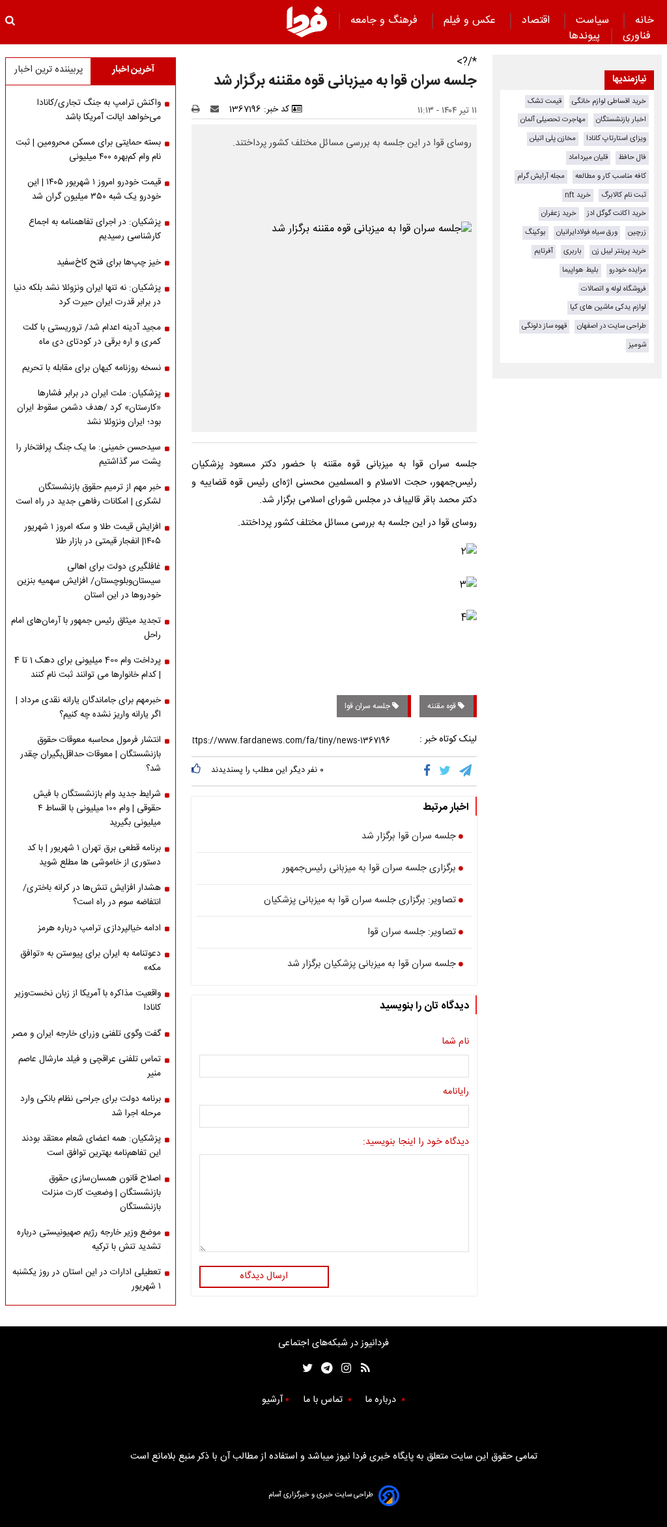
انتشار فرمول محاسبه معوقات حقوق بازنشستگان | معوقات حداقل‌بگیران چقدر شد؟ (90, 754)
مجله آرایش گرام (541, 176)
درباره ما (382, 1400)
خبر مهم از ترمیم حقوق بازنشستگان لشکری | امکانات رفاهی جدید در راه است (88, 494)
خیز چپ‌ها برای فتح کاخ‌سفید (109, 262)
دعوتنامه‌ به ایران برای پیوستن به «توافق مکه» (90, 961)
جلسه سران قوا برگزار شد (409, 837)
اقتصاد (537, 20)
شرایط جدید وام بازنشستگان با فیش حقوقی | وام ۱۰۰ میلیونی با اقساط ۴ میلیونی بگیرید (97, 808)
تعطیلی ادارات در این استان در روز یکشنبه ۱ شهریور (86, 1279)
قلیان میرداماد (588, 157)
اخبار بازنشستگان (621, 119)
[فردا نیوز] (307, 21)
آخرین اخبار (133, 70)
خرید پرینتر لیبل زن (619, 251)
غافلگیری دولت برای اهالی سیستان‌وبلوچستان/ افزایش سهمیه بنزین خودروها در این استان (89, 581)
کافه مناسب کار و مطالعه (610, 176)
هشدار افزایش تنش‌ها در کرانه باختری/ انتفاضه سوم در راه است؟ (92, 895)
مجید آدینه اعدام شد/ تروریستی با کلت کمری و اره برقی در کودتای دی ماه (92, 335)
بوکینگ (535, 232)
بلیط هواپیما (580, 270)
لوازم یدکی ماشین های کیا (608, 307)
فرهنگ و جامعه (385, 20)
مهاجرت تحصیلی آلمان (553, 119)
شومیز (637, 345)
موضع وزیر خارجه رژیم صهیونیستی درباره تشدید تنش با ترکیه (89, 1239)
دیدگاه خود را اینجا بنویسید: (416, 1142)
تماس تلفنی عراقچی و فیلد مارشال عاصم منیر (89, 1066)
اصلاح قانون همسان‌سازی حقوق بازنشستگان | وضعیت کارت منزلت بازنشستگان (101, 1192)
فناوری (638, 36)
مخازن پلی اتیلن (553, 138)
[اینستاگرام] (343, 1368)
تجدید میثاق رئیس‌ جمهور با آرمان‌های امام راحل (86, 628)
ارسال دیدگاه (264, 1276)
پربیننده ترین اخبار (48, 70)
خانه (644, 20)
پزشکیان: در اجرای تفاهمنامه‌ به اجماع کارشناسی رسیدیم (95, 229)
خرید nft (578, 195)
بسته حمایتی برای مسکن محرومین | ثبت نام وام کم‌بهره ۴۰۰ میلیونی (88, 150)
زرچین (637, 232)
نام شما (455, 1042)
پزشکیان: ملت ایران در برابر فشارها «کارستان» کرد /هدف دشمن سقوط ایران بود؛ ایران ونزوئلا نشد (89, 407)
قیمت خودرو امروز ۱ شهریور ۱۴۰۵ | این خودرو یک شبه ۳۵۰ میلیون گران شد (94, 189)
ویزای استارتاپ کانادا (616, 138)
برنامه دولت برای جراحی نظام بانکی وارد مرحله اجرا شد (90, 1106)
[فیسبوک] (429, 771)
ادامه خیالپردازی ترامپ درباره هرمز (99, 928)
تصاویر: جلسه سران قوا (411, 933)
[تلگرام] (466, 771)
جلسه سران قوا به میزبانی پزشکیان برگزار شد (371, 965)
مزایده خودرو (627, 270)
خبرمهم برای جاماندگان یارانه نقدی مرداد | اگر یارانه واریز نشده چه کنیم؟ (88, 707)
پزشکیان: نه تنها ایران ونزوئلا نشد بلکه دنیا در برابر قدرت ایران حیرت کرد (87, 295)
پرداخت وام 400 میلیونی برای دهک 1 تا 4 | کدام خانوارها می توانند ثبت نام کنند (87, 667)
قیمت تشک (544, 101)
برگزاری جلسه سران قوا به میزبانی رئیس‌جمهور (369, 869)
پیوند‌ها (584, 36)
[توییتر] (446, 771)
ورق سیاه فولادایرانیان (586, 232)
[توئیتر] (305, 1368)
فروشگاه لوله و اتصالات (613, 289)
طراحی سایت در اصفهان (611, 326)
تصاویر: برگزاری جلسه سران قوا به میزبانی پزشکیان (360, 901)
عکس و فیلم (471, 20)
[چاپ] (200, 109)
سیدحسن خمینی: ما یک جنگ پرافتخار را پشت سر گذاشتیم (88, 454)
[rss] (361, 1368)
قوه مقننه (442, 706)
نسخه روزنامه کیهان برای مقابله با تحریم (91, 368)
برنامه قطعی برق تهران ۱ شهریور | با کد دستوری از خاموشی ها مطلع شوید (94, 855)
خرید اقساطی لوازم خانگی (609, 101)
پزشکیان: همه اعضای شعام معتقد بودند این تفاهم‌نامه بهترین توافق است (91, 1146)
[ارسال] (217, 109)
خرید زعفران (558, 213)
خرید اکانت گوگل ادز (616, 213)
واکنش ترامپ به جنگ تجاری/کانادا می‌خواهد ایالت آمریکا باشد (99, 110)
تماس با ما (324, 1400)
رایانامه (456, 1092)
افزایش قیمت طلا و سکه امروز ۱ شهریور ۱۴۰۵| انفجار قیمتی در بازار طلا (92, 534)
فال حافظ (632, 157)
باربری (572, 251)
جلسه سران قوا (368, 706)
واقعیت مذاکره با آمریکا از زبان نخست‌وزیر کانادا (87, 1000)
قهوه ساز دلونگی (544, 326)
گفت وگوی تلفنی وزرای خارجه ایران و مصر (86, 1034)
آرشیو (272, 1400)
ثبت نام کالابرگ (623, 195)
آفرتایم (543, 251)
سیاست (594, 20)
